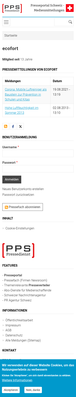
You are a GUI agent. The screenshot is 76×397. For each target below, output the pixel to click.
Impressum (13, 325)
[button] (13, 126)
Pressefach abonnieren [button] (24, 207)
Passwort (8, 162)
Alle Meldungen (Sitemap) (23, 340)
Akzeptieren (11, 390)
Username (9, 147)
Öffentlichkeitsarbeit (19, 320)
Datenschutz (14, 335)
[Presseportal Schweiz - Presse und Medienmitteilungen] (12, 8)
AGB (8, 330)
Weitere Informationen (17, 380)
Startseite (10, 35)
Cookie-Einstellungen (19, 228)
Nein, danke (33, 390)
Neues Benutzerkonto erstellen (23, 189)
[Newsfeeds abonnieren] (5, 126)
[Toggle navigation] (6, 22)
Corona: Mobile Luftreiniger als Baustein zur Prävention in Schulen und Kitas (26, 94)
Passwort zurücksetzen (18, 195)
